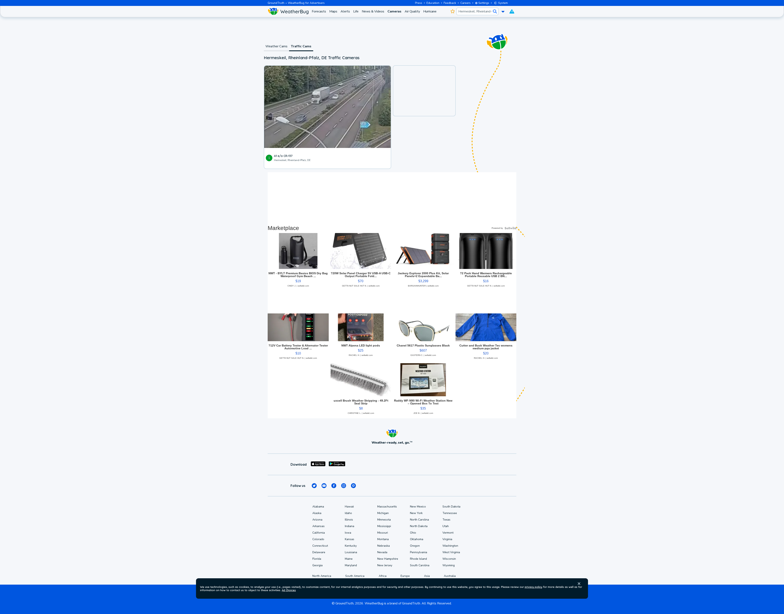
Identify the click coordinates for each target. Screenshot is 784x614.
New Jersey (384, 565)
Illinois (349, 520)
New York (416, 513)
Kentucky (351, 546)
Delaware (318, 552)
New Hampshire (387, 559)
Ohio (413, 533)
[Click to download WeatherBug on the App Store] (318, 464)
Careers (465, 3)
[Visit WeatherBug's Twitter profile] (314, 485)
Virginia (447, 539)
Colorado (318, 539)
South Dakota (451, 507)
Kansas (349, 539)
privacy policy (533, 586)
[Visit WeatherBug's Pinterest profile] (353, 485)
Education (433, 3)
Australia (450, 576)
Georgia (317, 565)
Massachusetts (387, 507)
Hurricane (430, 11)
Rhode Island (418, 559)
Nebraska (383, 546)
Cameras (394, 11)
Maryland (351, 565)
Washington (450, 546)
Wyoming (448, 565)
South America (354, 576)
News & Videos (373, 11)
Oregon (415, 546)
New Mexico (418, 507)
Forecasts (319, 11)
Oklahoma (416, 539)
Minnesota (384, 520)
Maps (333, 11)
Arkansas (318, 526)
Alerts (345, 11)
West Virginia (451, 552)
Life (356, 11)
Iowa (348, 533)
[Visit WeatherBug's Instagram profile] (343, 485)
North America (321, 576)
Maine (349, 559)
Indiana (349, 526)
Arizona (317, 520)
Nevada (382, 552)
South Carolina (419, 565)
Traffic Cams (301, 46)
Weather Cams (276, 46)
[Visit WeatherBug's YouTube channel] (324, 485)
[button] (579, 583)
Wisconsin (449, 559)
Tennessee (449, 513)
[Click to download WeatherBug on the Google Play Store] (337, 464)
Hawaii (349, 507)
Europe (405, 576)
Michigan (383, 513)
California (318, 533)
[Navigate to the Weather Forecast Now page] (288, 11)
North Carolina (419, 520)
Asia (427, 576)
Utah (445, 526)
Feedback (450, 3)
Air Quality (412, 11)
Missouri (382, 533)
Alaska (316, 513)
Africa (382, 576)
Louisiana (351, 552)
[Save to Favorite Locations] (452, 11)
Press (418, 3)
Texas (446, 520)
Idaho (348, 513)
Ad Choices (289, 590)
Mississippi (384, 526)
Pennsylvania (418, 552)
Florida (316, 559)
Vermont (447, 533)
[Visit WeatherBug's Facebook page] (333, 485)
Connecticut (320, 546)
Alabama (318, 507)
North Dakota (419, 526)
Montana (383, 539)
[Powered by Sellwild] (510, 228)
